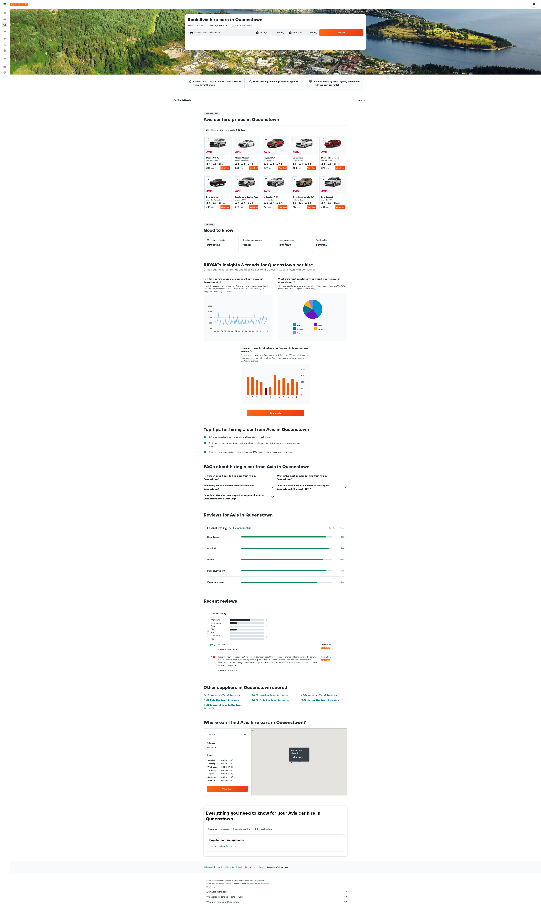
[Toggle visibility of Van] (296, 332)
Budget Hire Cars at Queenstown (222, 695)
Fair (212, 632)
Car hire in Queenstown (254, 867)
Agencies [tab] (212, 829)
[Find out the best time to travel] (4, 50)
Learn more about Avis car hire (223, 846)
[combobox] (195, 25)
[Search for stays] (4, 19)
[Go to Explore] (4, 39)
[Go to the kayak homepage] (19, 4)
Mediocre (215, 635)
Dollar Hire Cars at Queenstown (221, 700)
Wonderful (215, 620)
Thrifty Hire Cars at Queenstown (270, 700)
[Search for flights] (4, 13)
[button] (5, 4)
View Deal (225, 168)
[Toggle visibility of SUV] (296, 324)
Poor (212, 639)
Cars (218, 867)
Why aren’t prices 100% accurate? (223, 901)
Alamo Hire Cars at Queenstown (319, 695)
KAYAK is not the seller (217, 891)
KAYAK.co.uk (208, 867)
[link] (275, 413)
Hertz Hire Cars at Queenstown (270, 695)
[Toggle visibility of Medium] (298, 328)
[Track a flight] (4, 44)
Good (213, 626)
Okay (213, 629)
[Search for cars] (4, 25)
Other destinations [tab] (263, 829)
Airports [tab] (225, 829)
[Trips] (4, 58)
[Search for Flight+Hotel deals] (4, 31)
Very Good (215, 623)
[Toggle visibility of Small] (318, 324)
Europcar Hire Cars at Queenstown (320, 700)
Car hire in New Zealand (232, 867)
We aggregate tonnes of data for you (224, 896)
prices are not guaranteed (259, 883)
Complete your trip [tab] (241, 829)
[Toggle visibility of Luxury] (318, 328)
